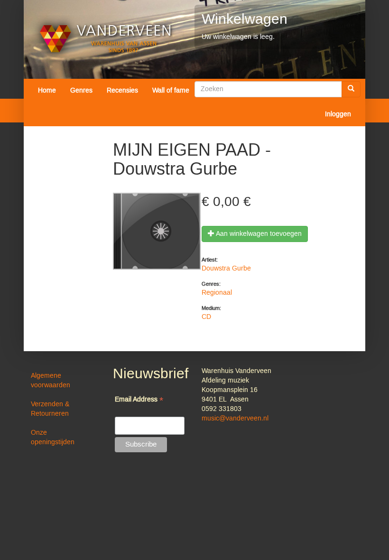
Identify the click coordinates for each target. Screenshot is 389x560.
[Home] (105, 38)
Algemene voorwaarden (50, 381)
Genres (81, 90)
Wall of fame (170, 90)
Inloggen (338, 114)
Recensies (122, 90)
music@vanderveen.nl (235, 418)
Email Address (139, 400)
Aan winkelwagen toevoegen (258, 234)
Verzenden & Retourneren (50, 409)
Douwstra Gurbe (226, 268)
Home (47, 90)
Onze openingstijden (52, 438)
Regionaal (217, 293)
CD (206, 317)
